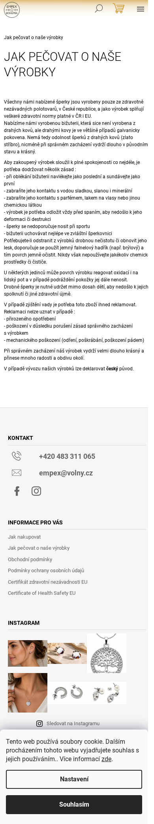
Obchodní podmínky (30, 559)
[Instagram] (36, 491)
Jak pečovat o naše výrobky (38, 548)
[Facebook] (17, 491)
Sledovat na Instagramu (73, 723)
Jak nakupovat (24, 537)
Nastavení (74, 779)
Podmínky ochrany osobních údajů (46, 570)
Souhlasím (74, 804)
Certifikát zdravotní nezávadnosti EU (47, 582)
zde (106, 759)
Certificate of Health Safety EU (41, 593)
